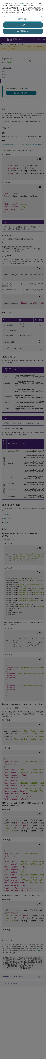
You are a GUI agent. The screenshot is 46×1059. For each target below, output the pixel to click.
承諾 (23, 25)
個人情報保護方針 (21, 3)
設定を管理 (23, 19)
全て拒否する (23, 31)
